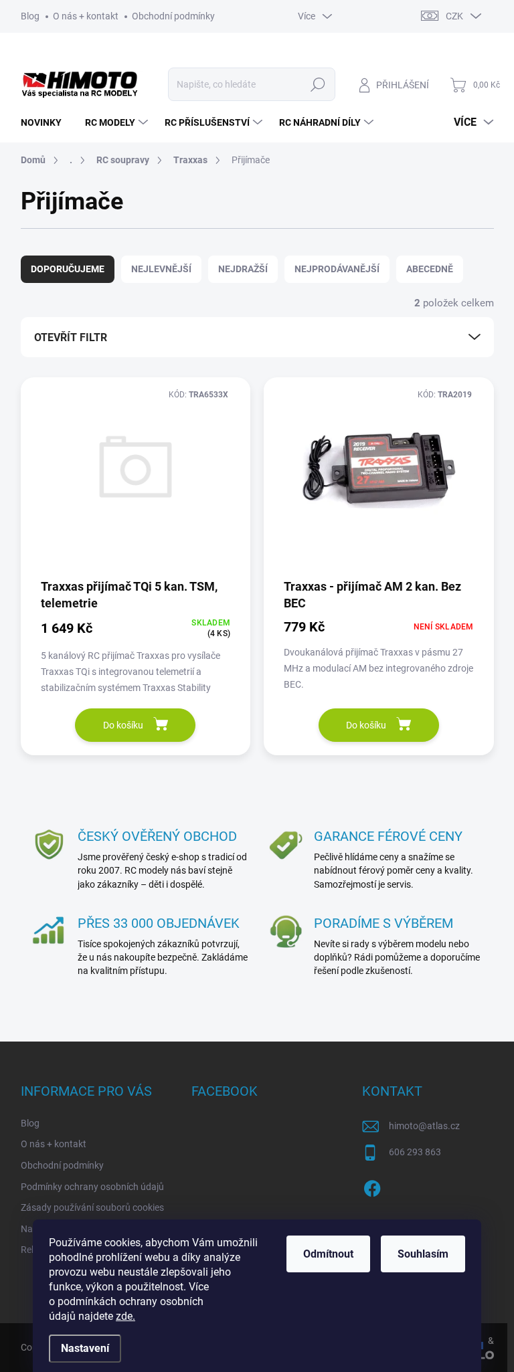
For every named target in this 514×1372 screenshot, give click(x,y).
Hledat (317, 84)
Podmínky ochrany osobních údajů (92, 1186)
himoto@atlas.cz (424, 1125)
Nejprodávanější (336, 269)
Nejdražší (243, 269)
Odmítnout (328, 1254)
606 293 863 (415, 1152)
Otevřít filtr (70, 337)
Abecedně (429, 269)
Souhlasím (423, 1254)
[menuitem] (46, 122)
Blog (30, 16)
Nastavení (85, 1348)
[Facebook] (372, 1186)
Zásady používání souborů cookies (92, 1207)
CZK (454, 16)
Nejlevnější (161, 269)
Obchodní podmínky (173, 16)
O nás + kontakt (85, 16)
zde (125, 1316)
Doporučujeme (67, 269)
